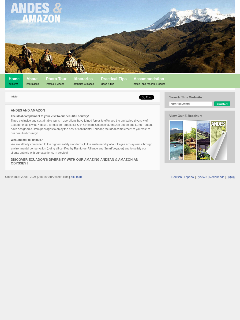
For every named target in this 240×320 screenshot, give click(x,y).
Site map (76, 177)
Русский (202, 177)
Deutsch (176, 177)
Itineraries (84, 81)
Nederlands (216, 177)
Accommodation (149, 81)
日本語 (230, 177)
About (32, 81)
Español (189, 177)
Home (14, 81)
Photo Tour (56, 81)
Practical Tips (114, 81)
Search (222, 103)
